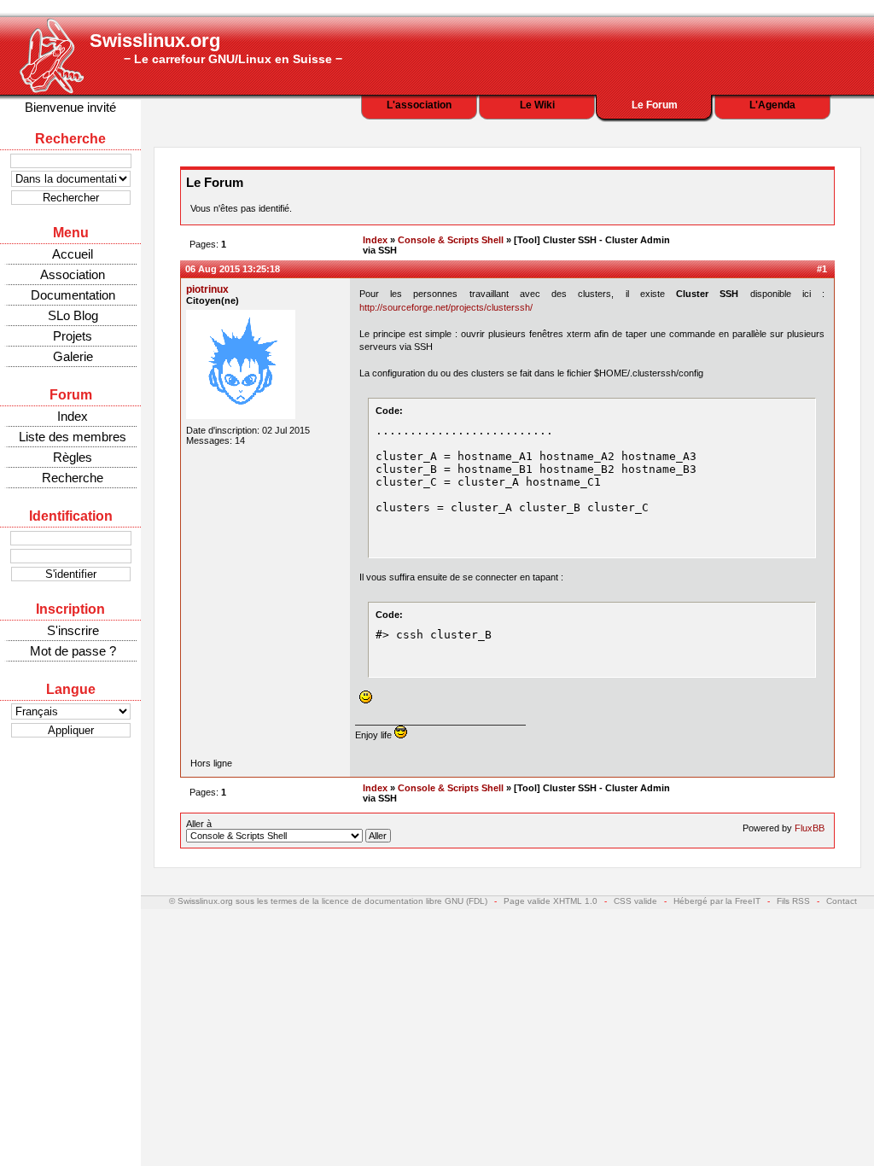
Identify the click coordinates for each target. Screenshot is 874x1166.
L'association (419, 105)
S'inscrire (73, 630)
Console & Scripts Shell (451, 240)
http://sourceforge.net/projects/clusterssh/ (446, 307)
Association (72, 274)
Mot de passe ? (73, 651)
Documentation (73, 295)
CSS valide (635, 901)
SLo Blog (73, 315)
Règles (72, 457)
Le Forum (655, 105)
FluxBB (809, 828)
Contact (841, 901)
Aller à (199, 824)
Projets (72, 336)
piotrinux (207, 289)
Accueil (72, 254)
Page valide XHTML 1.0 (550, 901)
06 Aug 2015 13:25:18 (232, 269)
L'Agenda (772, 105)
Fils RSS (793, 901)
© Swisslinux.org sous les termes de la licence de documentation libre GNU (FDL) (328, 901)
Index (72, 416)
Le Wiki (537, 105)
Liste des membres (72, 436)
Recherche (72, 477)
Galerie (73, 356)
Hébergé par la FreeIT (716, 901)
